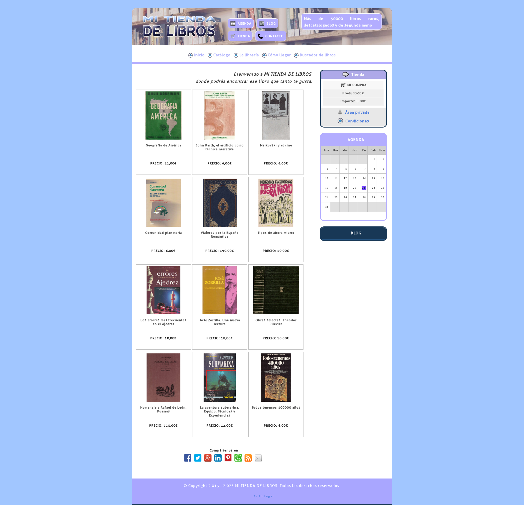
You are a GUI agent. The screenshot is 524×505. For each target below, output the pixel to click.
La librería (249, 55)
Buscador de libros (318, 55)
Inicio (199, 55)
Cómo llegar (279, 55)
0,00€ (353, 101)
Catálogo (222, 55)
